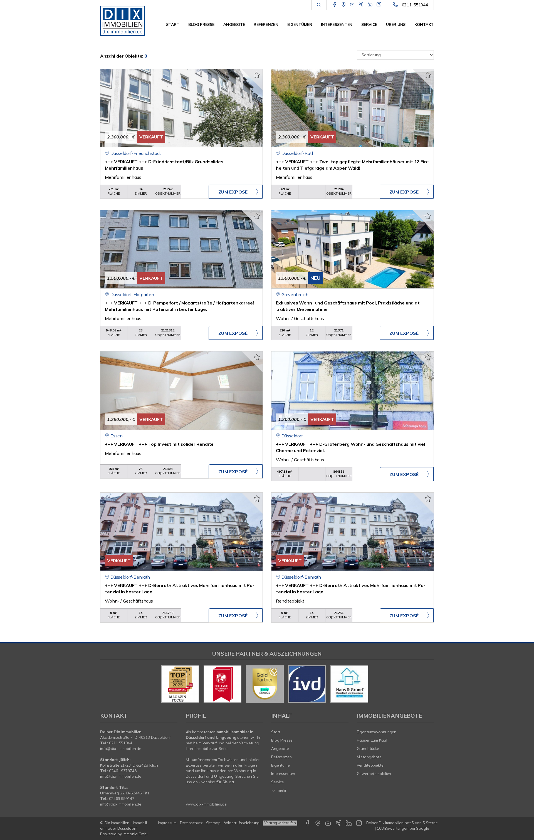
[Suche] (319, 5)
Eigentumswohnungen (377, 731)
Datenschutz (191, 822)
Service (369, 24)
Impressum (167, 822)
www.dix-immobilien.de (206, 804)
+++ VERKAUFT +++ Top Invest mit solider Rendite (159, 444)
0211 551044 (120, 742)
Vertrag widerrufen (280, 823)
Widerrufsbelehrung (242, 822)
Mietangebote (369, 756)
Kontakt (424, 24)
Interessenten (336, 24)
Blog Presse (201, 24)
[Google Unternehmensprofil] (343, 5)
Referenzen (266, 24)
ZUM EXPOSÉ (233, 192)
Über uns (396, 24)
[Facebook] (334, 5)
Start (172, 24)
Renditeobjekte (370, 765)
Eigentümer (299, 24)
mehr (281, 790)
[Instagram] (379, 5)
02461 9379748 (122, 770)
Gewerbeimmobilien (374, 773)
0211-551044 (415, 5)
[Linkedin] (370, 5)
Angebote (234, 24)
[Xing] (361, 5)
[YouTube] (352, 5)
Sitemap (213, 822)
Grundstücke (368, 748)
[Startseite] (124, 19)
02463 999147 (121, 798)
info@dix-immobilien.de (120, 748)
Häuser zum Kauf (372, 740)
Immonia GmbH (136, 833)
